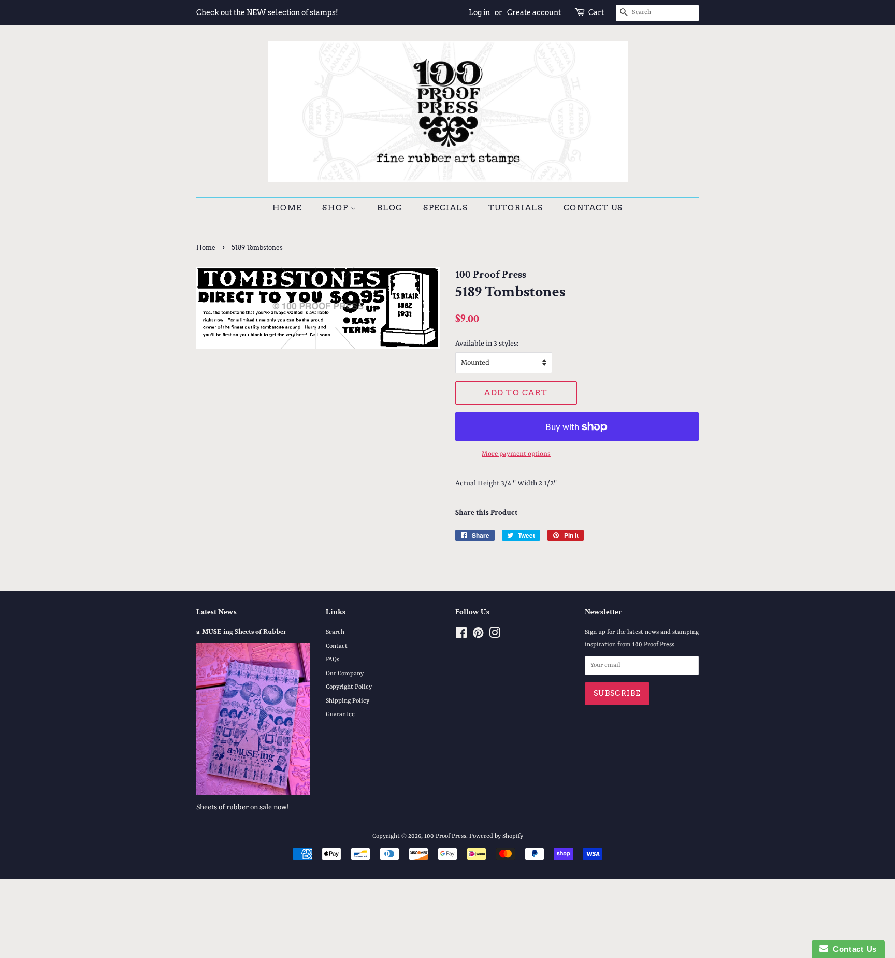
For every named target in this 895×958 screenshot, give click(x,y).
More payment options (516, 454)
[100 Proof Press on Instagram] (494, 635)
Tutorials (515, 207)
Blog (390, 207)
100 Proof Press (445, 836)
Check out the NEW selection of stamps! (267, 12)
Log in (479, 12)
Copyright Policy (349, 687)
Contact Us (593, 207)
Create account (534, 12)
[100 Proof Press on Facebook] (461, 635)
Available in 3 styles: (487, 343)
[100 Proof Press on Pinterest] (478, 635)
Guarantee (340, 714)
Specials (445, 207)
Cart (596, 12)
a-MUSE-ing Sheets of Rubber (241, 631)
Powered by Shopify (496, 836)
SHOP (336, 207)
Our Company (345, 673)
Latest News (216, 612)
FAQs (332, 659)
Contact (337, 646)
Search (335, 632)
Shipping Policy (347, 701)
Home (287, 207)
